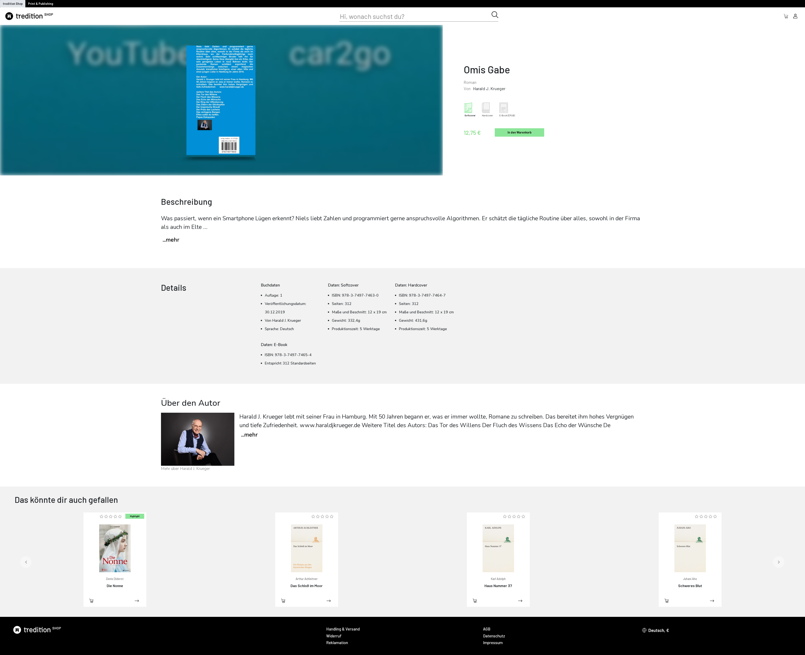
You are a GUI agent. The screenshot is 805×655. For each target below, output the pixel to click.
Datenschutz (494, 635)
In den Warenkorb (519, 132)
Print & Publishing (40, 3)
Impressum (493, 642)
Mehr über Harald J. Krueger (185, 468)
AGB (486, 628)
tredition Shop (13, 3)
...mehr (171, 240)
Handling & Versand (343, 628)
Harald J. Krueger (489, 88)
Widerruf (333, 635)
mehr (249, 435)
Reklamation (337, 642)
